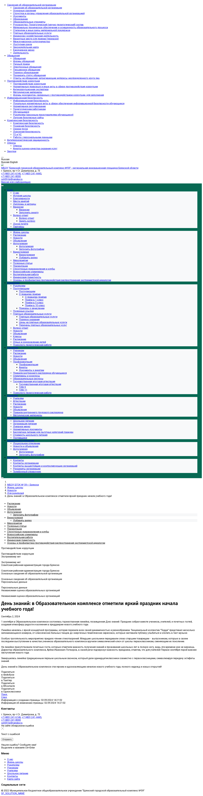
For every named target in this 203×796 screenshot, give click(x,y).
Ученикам (12, 767)
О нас (10, 759)
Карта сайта (13, 779)
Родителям (13, 765)
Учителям (12, 770)
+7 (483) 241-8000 (11, 176)
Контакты (12, 776)
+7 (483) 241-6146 (11, 173)
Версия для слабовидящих (16, 182)
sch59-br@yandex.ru (11, 179)
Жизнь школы (15, 762)
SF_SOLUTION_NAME (13, 793)
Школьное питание (17, 773)
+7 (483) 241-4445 (31, 173)
